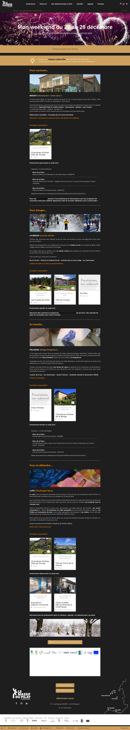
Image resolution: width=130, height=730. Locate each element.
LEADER (82, 721)
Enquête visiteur (84, 728)
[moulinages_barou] (65, 478)
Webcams (59, 728)
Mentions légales (28, 718)
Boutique (24, 728)
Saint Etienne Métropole (53, 721)
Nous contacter (66, 685)
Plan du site (38, 718)
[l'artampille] (65, 337)
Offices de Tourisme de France (28, 721)
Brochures (70, 728)
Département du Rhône (13, 721)
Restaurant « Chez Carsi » (50, 96)
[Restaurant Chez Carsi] (65, 83)
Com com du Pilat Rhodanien (21, 721)
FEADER (75, 721)
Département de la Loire (34, 721)
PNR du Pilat (59, 721)
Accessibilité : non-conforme (12, 718)
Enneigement (47, 728)
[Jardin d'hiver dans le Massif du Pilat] (65, 223)
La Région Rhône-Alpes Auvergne (43, 721)
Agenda (13, 728)
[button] (30, 4)
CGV (45, 718)
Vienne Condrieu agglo (66, 721)
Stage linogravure (49, 350)
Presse (67, 718)
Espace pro (125, 728)
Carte (35, 728)
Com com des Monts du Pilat (6, 721)
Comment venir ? (66, 690)
